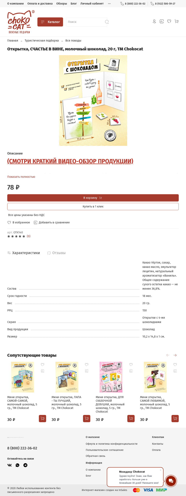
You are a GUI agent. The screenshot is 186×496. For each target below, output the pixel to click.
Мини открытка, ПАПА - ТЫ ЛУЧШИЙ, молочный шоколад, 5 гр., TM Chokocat (66, 402)
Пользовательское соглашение (105, 450)
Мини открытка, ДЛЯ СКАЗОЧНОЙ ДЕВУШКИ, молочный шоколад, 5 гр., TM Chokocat (110, 404)
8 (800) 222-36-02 (135, 3)
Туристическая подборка (42, 40)
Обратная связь (95, 456)
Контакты (157, 443)
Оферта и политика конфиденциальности (112, 443)
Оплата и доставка (40, 3)
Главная (12, 40)
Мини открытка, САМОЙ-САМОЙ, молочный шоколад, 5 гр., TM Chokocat (22, 402)
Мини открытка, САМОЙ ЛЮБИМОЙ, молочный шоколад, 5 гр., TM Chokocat (155, 402)
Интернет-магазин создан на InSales (104, 490)
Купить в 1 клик (93, 206)
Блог (74, 3)
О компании (15, 3)
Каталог (54, 22)
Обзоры (61, 3)
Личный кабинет (92, 3)
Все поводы (73, 40)
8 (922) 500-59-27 (165, 3)
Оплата (156, 450)
